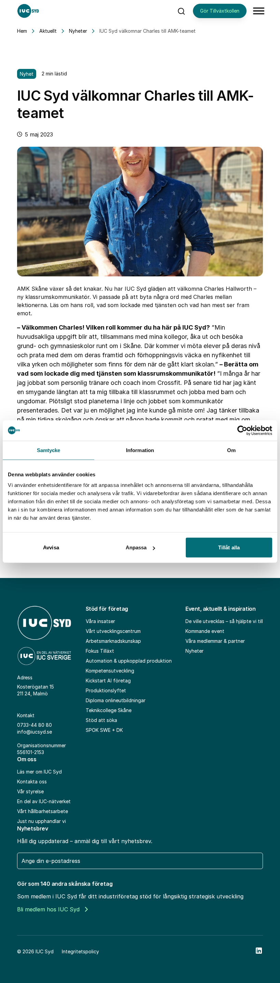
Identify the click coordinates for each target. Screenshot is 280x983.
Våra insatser (100, 621)
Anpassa (136, 547)
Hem (22, 31)
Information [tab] (140, 450)
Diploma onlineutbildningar (115, 700)
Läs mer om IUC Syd (39, 772)
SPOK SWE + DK (104, 730)
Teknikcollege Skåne (108, 710)
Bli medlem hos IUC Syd (48, 909)
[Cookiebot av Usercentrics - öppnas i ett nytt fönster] (242, 430)
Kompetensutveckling (110, 671)
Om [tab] (231, 450)
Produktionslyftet (106, 690)
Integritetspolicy (80, 951)
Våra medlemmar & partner (215, 641)
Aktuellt (48, 31)
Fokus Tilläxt (100, 651)
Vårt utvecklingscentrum (113, 631)
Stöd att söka (101, 720)
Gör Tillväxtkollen (219, 11)
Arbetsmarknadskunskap (113, 641)
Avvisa (51, 547)
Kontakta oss (32, 781)
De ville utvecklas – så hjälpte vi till (224, 621)
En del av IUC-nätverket (44, 801)
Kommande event (204, 631)
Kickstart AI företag (108, 680)
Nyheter (78, 31)
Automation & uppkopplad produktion (129, 661)
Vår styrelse (30, 791)
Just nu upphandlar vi (41, 821)
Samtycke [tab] (48, 450)
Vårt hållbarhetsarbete (42, 811)
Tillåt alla (229, 547)
